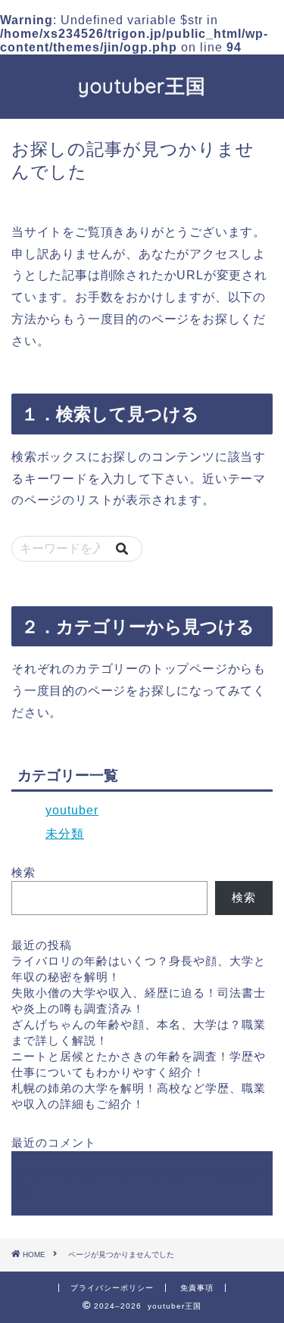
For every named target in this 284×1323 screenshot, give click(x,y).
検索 (23, 872)
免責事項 (197, 1288)
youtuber (71, 810)
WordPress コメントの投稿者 (179, 1172)
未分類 (64, 833)
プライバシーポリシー (112, 1288)
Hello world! (44, 1172)
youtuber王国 (142, 85)
